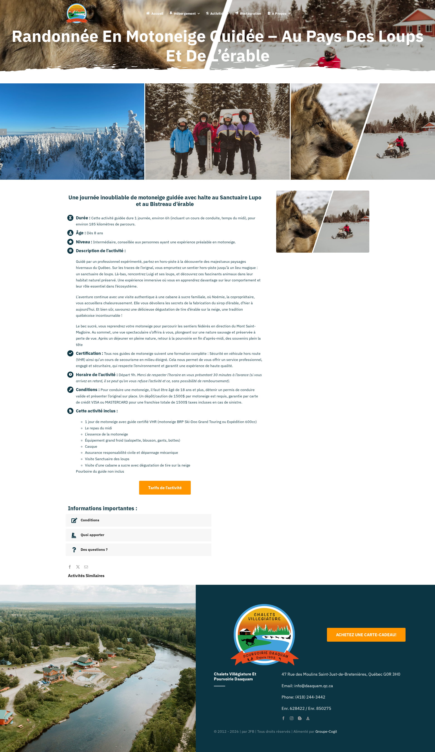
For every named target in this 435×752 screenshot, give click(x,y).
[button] (3, 132)
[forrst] (308, 718)
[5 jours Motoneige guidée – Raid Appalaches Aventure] (72, 86)
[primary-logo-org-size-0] (77, 5)
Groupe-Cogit (326, 731)
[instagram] (291, 718)
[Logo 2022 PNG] (265, 606)
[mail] (86, 567)
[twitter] (78, 567)
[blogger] (300, 718)
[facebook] (70, 567)
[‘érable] (363, 86)
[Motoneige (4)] (217, 86)
